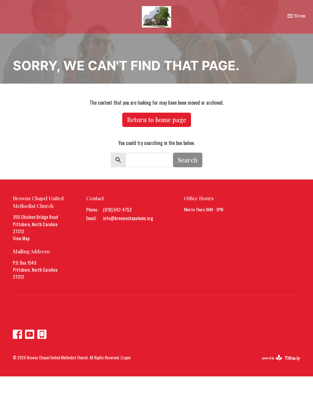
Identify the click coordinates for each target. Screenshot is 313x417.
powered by (277, 363)
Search (187, 160)
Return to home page (156, 119)
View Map (21, 238)
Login (127, 358)
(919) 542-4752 (117, 209)
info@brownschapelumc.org (128, 218)
